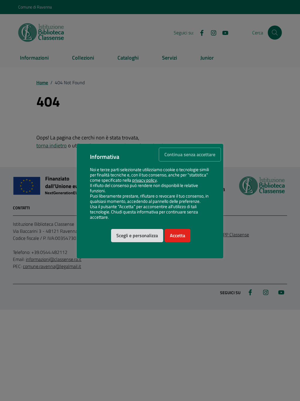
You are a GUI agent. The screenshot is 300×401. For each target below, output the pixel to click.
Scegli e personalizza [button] (137, 235)
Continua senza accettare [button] (189, 154)
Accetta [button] (177, 235)
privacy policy (144, 180)
